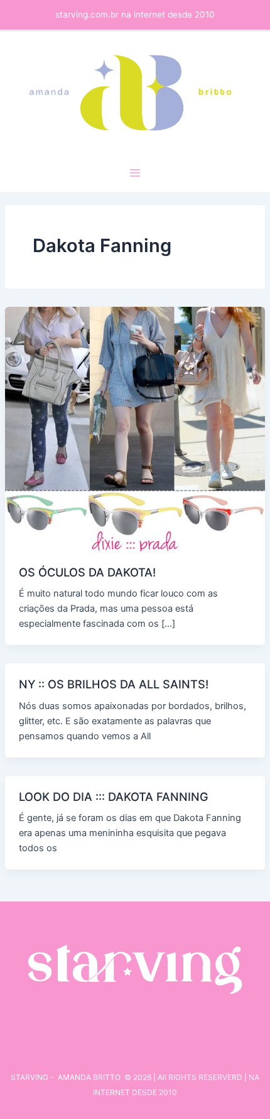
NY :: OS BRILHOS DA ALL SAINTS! (113, 684)
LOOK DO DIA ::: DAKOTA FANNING (113, 796)
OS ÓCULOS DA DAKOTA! (87, 572)
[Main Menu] (135, 173)
